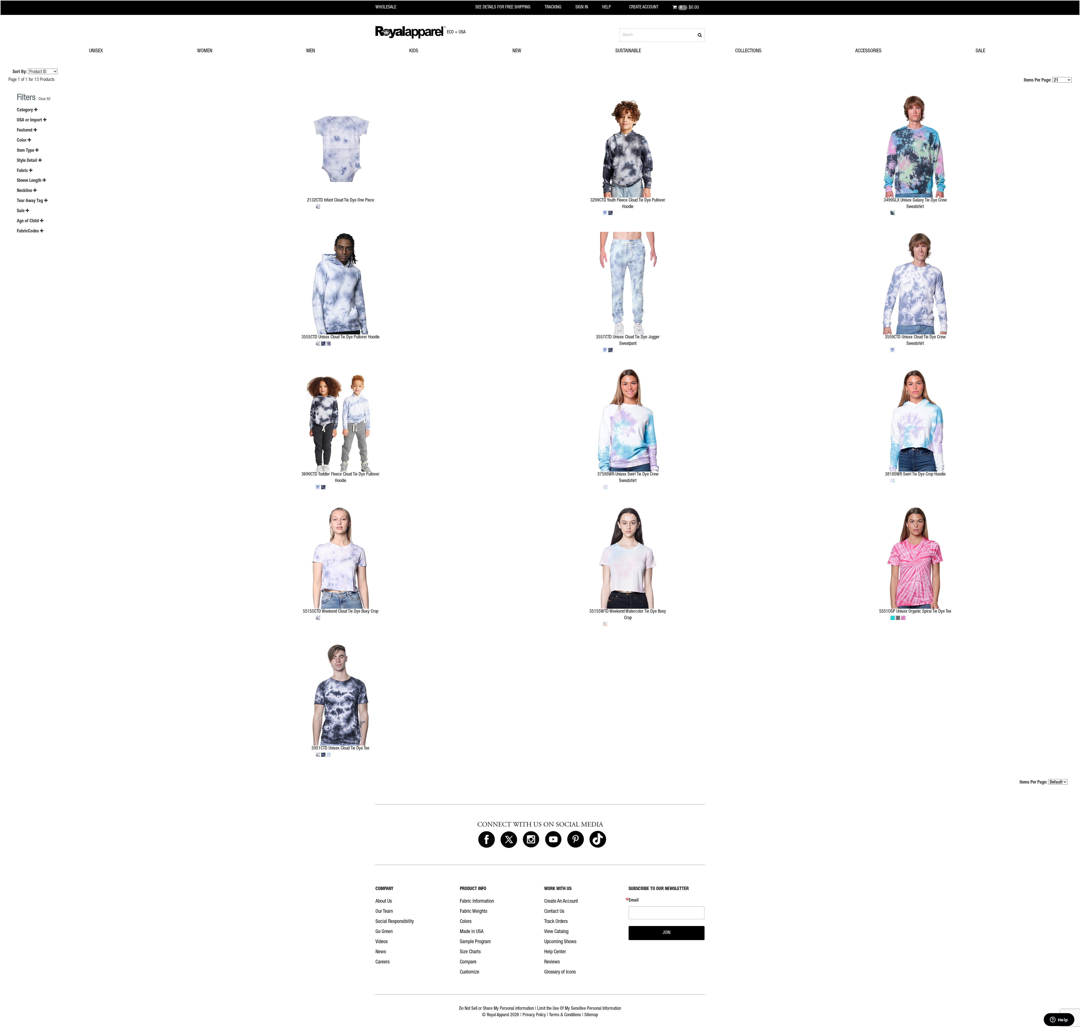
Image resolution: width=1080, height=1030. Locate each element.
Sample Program (475, 942)
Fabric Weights (473, 911)
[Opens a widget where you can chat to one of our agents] (1058, 1020)
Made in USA (471, 931)
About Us (383, 901)
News (380, 952)
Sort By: (20, 72)
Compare (468, 962)
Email (634, 900)
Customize (469, 972)
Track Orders (556, 921)
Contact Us (554, 911)
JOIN (666, 933)
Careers (382, 962)
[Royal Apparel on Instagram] (531, 839)
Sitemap (591, 1015)
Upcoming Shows (560, 942)
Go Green (384, 931)
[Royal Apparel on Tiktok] (597, 839)
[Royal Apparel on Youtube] (553, 839)
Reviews (552, 962)
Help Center (555, 952)
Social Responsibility (394, 921)
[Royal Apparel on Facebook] (486, 839)
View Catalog (556, 931)
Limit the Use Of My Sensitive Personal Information (579, 1009)
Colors (465, 921)
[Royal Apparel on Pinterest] (575, 839)
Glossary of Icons (560, 972)
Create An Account (561, 901)
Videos (381, 942)
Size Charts (470, 952)
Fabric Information (477, 901)
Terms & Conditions (565, 1015)
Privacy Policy (534, 1015)
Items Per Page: (1038, 80)
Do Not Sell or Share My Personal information (496, 1009)
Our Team (384, 911)
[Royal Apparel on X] (508, 839)
